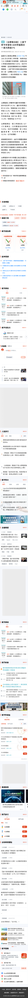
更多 (25, 436)
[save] (20, 9)
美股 (4, 37)
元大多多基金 (4, 746)
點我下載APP (20, 181)
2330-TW (20, 56)
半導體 (7, 836)
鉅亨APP (8, 989)
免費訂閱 (23, 968)
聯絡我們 (21, 992)
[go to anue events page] (20, 6)
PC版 (3, 989)
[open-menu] (1, 6)
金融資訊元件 (14, 992)
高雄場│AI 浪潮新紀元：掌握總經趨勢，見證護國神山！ (16, 321)
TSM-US (20, 72)
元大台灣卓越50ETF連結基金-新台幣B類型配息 (11, 738)
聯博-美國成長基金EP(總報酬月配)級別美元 (12, 729)
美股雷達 (9, 37)
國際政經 (9, 544)
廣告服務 (6, 992)
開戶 (25, 730)
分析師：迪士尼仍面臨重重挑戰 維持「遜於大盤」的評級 (11, 379)
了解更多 (23, 231)
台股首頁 (17, 218)
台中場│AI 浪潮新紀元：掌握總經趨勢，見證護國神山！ (16, 299)
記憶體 (7, 827)
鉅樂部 (19, 989)
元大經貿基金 (4, 752)
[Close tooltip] (23, 13)
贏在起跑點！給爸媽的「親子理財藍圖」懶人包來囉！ (13, 215)
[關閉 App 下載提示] (1, 2)
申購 (25, 739)
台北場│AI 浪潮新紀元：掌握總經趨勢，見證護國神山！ (16, 306)
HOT (8, 298)
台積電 (7, 832)
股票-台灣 (8, 741)
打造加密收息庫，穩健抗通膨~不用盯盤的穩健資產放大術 (16, 314)
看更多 (24, 288)
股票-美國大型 (9, 732)
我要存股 (23, 218)
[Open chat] (25, 9)
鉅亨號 (14, 989)
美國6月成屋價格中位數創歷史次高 (12, 371)
